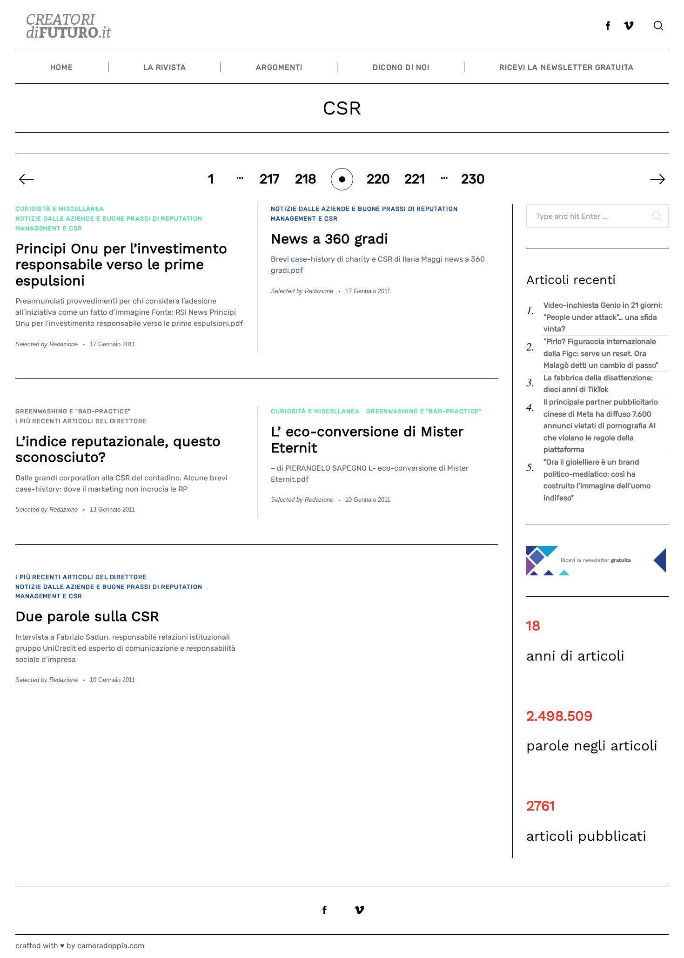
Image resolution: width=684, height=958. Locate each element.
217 (269, 179)
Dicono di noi (401, 67)
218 (305, 179)
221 (414, 179)
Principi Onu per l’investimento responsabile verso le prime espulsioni (121, 264)
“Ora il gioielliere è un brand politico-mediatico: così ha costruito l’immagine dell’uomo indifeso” (596, 480)
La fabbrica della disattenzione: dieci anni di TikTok (598, 383)
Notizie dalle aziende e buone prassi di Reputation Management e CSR (108, 223)
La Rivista (164, 67)
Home (61, 67)
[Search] (658, 25)
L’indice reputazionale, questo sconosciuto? (118, 449)
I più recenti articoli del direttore (81, 421)
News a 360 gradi (329, 238)
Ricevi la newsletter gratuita (566, 67)
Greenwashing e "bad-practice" (73, 411)
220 (378, 179)
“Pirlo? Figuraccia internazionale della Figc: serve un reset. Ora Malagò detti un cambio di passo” (600, 353)
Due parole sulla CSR (87, 616)
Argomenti (279, 67)
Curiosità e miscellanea (59, 208)
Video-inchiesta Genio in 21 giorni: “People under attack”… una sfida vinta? (602, 317)
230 (473, 179)
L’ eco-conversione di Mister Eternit (367, 439)
